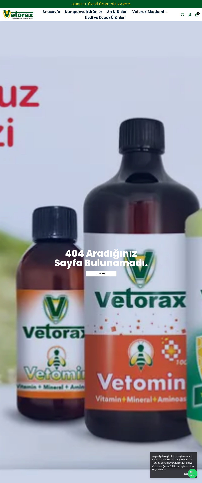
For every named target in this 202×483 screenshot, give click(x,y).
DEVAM (101, 273)
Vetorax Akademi (148, 11)
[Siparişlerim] (190, 15)
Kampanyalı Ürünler (83, 11)
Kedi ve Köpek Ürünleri (105, 17)
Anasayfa (51, 11)
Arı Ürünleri (117, 11)
